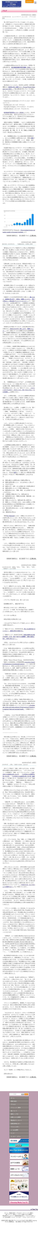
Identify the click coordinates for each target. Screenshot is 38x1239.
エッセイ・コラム (21, 1217)
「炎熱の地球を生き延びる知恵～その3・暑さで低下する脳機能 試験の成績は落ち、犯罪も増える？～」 (19, 636)
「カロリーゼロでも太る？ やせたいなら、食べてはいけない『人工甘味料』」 (19, 390)
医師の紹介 (12, 1213)
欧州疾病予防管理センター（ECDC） (14, 112)
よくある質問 (6, 1217)
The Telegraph (10, 516)
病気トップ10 (17, 1214)
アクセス (19, 1213)
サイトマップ (31, 1217)
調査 (32, 138)
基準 (15, 472)
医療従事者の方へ (20, 1216)
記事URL (33, 235)
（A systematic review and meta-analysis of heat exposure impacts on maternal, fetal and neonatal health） (19, 707)
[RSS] (26, 1094)
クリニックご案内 (28, 1213)
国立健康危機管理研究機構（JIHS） (21, 67)
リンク (13, 1217)
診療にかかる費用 (27, 1214)
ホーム (6, 1213)
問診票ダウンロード (8, 1216)
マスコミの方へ (30, 1216)
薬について (9, 1214)
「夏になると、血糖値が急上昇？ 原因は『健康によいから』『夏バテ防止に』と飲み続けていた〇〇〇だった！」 (19, 299)
